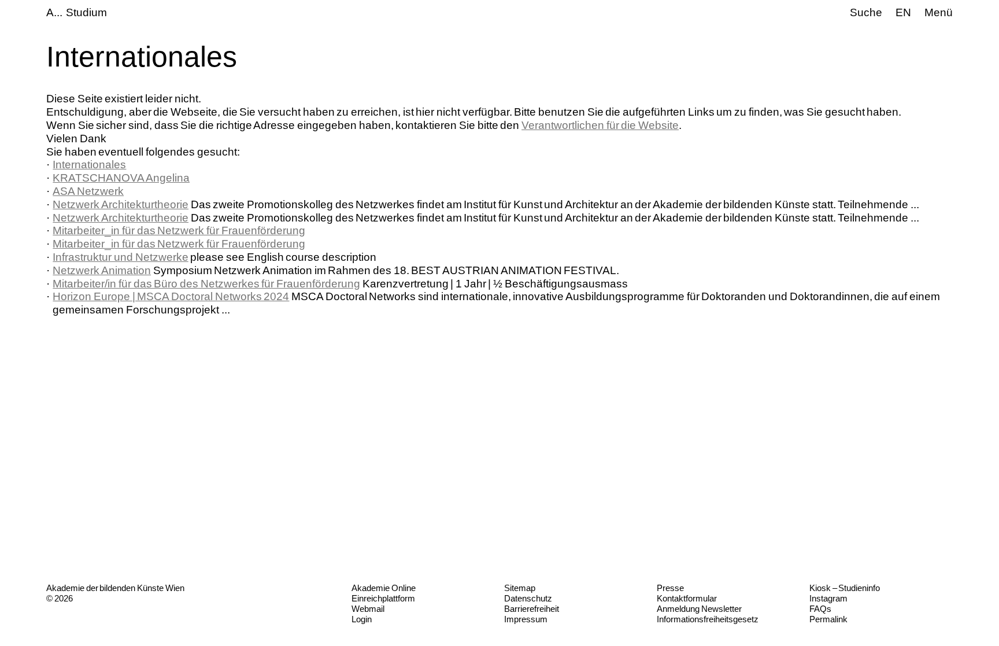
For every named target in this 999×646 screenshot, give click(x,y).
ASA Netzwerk (88, 191)
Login (362, 619)
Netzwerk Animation (102, 270)
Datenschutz (528, 598)
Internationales (89, 164)
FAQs (820, 609)
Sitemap (519, 588)
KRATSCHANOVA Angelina (121, 178)
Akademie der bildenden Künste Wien (115, 588)
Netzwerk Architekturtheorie (120, 204)
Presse (670, 588)
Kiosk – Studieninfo (844, 588)
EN (903, 12)
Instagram (828, 598)
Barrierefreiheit (531, 609)
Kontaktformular (687, 598)
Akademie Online (384, 588)
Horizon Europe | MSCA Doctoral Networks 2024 (171, 296)
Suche (866, 12)
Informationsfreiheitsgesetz (707, 619)
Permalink (828, 619)
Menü (938, 12)
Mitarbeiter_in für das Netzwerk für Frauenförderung (179, 230)
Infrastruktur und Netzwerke (120, 257)
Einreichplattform (383, 598)
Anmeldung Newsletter (699, 609)
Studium (86, 12)
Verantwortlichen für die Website (600, 125)
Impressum (525, 619)
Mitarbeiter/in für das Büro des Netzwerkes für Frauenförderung (206, 284)
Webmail (368, 609)
